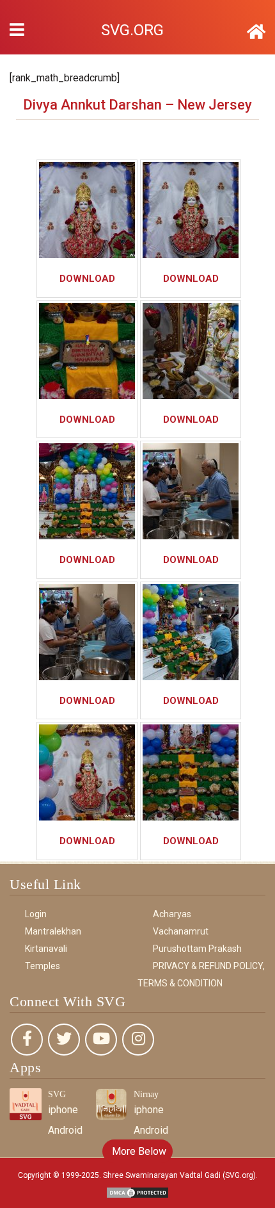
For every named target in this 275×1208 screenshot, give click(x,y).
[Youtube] (101, 1040)
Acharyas (172, 914)
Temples (42, 966)
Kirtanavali (46, 948)
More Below (137, 1151)
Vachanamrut (180, 931)
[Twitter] (64, 1040)
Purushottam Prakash (197, 948)
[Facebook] (27, 1040)
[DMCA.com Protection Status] (137, 1192)
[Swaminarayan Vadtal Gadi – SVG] (256, 32)
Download (87, 278)
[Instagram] (138, 1040)
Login (36, 914)
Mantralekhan (53, 931)
